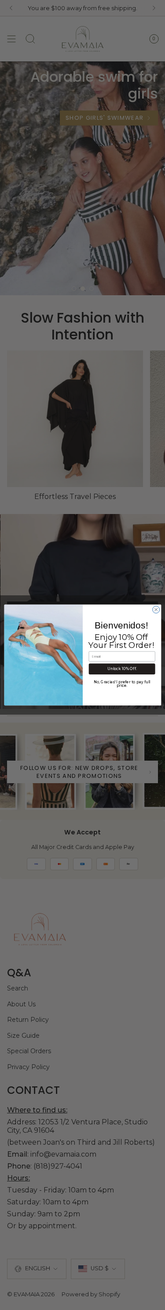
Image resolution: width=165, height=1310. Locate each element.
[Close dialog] (155, 609)
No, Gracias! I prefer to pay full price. (121, 684)
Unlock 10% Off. (121, 669)
